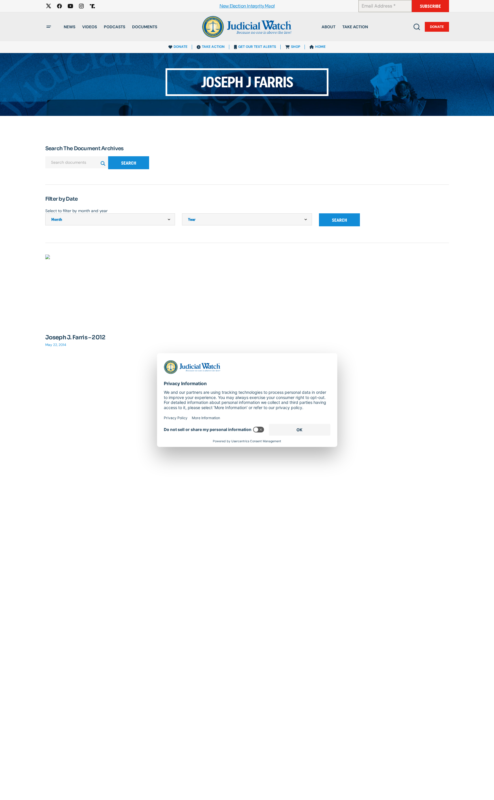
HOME (320, 46)
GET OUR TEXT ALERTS (257, 46)
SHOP (295, 46)
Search (128, 163)
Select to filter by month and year (76, 210)
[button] (48, 26)
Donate (437, 27)
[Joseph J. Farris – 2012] (110, 291)
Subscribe (430, 6)
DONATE (180, 46)
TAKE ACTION (213, 46)
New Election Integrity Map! (247, 6)
